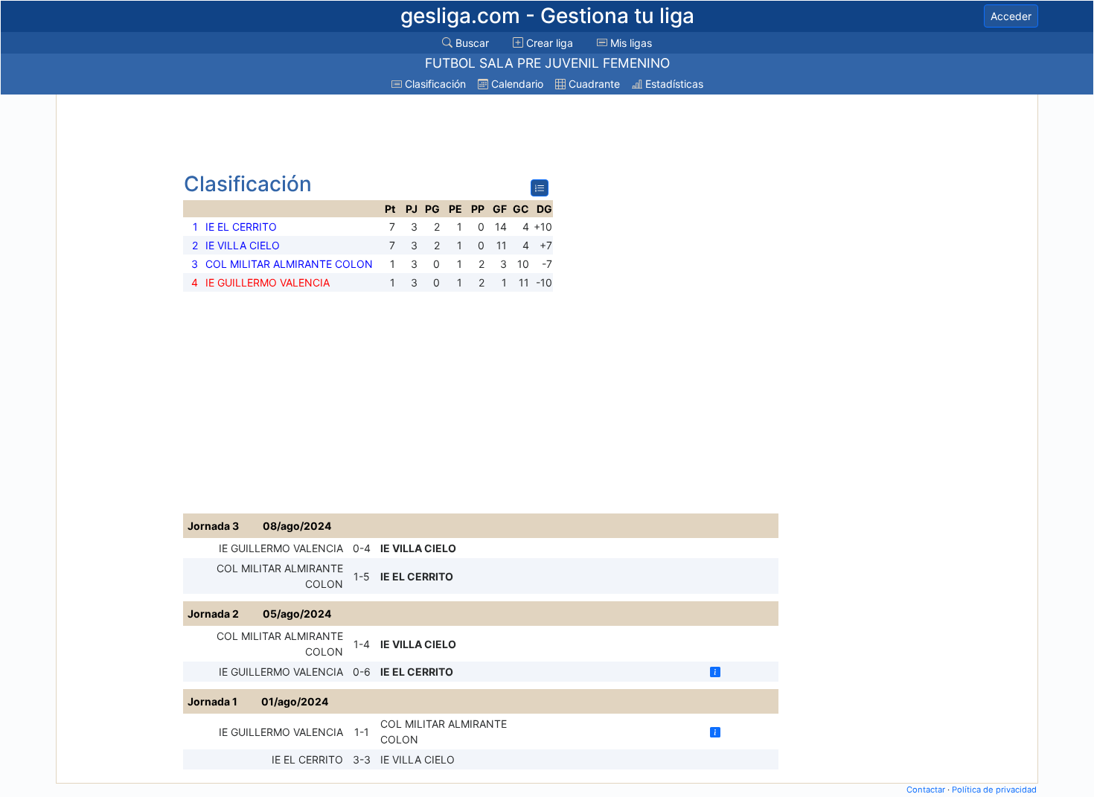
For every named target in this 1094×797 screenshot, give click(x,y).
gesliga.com (547, 15)
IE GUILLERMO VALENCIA (281, 548)
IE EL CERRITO (416, 576)
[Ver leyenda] (539, 187)
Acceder (1011, 16)
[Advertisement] (117, 321)
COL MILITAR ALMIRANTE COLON (280, 576)
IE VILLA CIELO (418, 548)
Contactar (925, 789)
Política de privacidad (994, 789)
